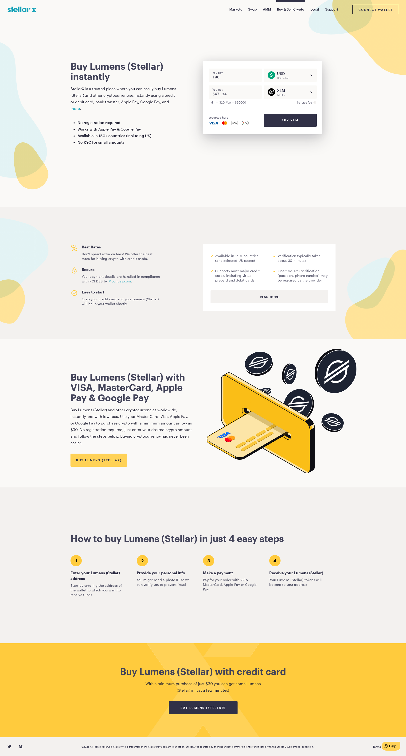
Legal (314, 9)
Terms (377, 746)
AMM (267, 9)
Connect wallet (376, 9)
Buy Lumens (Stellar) (98, 460)
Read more (269, 296)
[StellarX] (22, 9)
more (75, 108)
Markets (235, 9)
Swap (252, 9)
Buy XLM (290, 120)
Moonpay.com (120, 281)
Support (331, 9)
